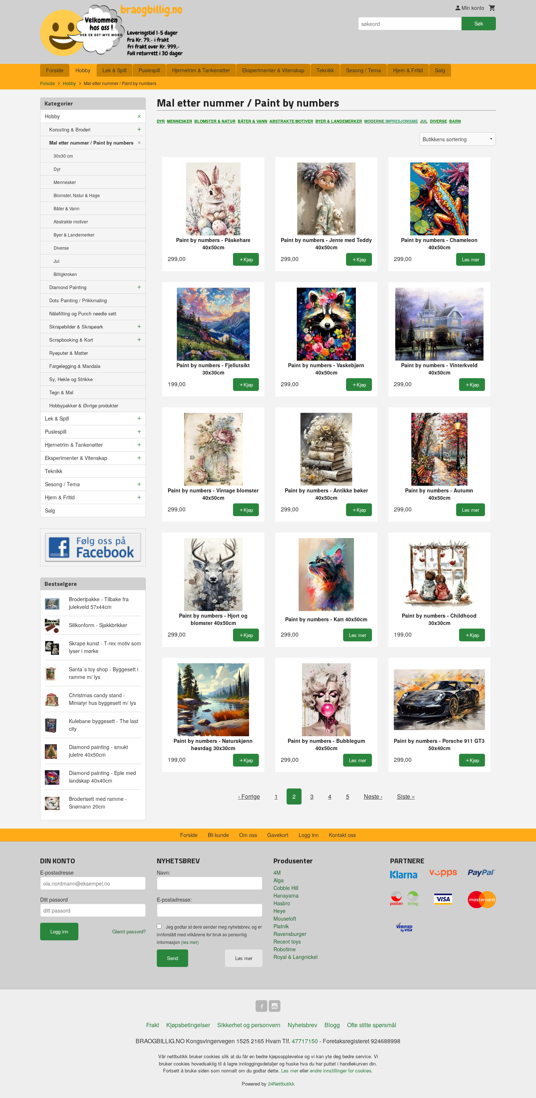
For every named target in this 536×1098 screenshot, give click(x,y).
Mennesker (65, 182)
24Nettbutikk (281, 1083)
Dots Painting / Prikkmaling (78, 300)
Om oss (248, 834)
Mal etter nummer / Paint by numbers (91, 142)
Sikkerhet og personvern (248, 1025)
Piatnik (281, 926)
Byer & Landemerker (74, 234)
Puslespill (149, 70)
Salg (440, 70)
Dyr (57, 169)
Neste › (373, 796)
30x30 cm (63, 156)
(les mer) (190, 942)
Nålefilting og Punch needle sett (82, 313)
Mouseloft (284, 918)
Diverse (61, 248)
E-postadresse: (174, 899)
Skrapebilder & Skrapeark (76, 326)
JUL (424, 121)
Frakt (152, 1025)
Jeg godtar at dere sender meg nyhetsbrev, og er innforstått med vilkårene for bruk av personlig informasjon (209, 934)
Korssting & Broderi (69, 129)
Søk (478, 23)
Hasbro (281, 903)
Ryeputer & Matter (68, 352)
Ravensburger (289, 933)
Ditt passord (54, 899)
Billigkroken (65, 274)
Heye (279, 910)
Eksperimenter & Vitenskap (273, 70)
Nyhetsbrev (302, 1025)
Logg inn (309, 834)
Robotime (284, 949)
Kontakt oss (342, 834)
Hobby (82, 70)
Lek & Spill (114, 70)
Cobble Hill (285, 887)
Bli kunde (218, 834)
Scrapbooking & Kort (71, 339)
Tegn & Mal (61, 392)
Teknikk (325, 70)
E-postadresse (57, 872)
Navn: (163, 872)
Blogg (332, 1025)
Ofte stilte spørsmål (371, 1025)
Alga (278, 880)
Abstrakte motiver (71, 221)
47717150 (305, 1041)
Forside (54, 70)
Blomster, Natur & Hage (77, 195)
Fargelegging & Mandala (74, 365)
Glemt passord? (129, 931)
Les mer (243, 958)
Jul (56, 261)
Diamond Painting (67, 287)
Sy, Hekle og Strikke (71, 379)
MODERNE (391, 121)
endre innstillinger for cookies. (341, 1070)
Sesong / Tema (363, 70)
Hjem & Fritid (408, 70)
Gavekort (277, 834)
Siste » (406, 796)
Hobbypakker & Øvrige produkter (83, 405)
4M (277, 872)
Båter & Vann (66, 208)
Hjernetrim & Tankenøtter (201, 70)
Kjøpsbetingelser (188, 1025)
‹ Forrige (249, 796)
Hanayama (286, 895)
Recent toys (287, 941)
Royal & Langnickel (295, 956)
